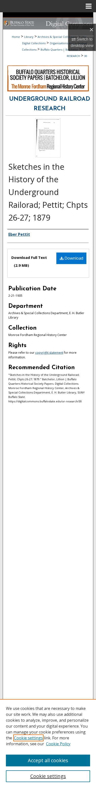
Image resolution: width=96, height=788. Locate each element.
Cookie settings (28, 738)
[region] (48, 743)
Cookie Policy (58, 743)
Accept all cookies (48, 760)
